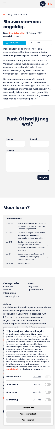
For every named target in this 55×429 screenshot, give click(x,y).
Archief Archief (17, 33)
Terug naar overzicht (17, 14)
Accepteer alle (29, 420)
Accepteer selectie (29, 414)
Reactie (10, 150)
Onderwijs (8, 286)
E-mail (33, 139)
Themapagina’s (11, 296)
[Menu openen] (4, 4)
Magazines (33, 286)
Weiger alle (28, 408)
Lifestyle (7, 289)
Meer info (37, 376)
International (9, 293)
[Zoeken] (43, 4)
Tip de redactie (35, 289)
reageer (14, 42)
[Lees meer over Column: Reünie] (27, 263)
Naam (9, 139)
